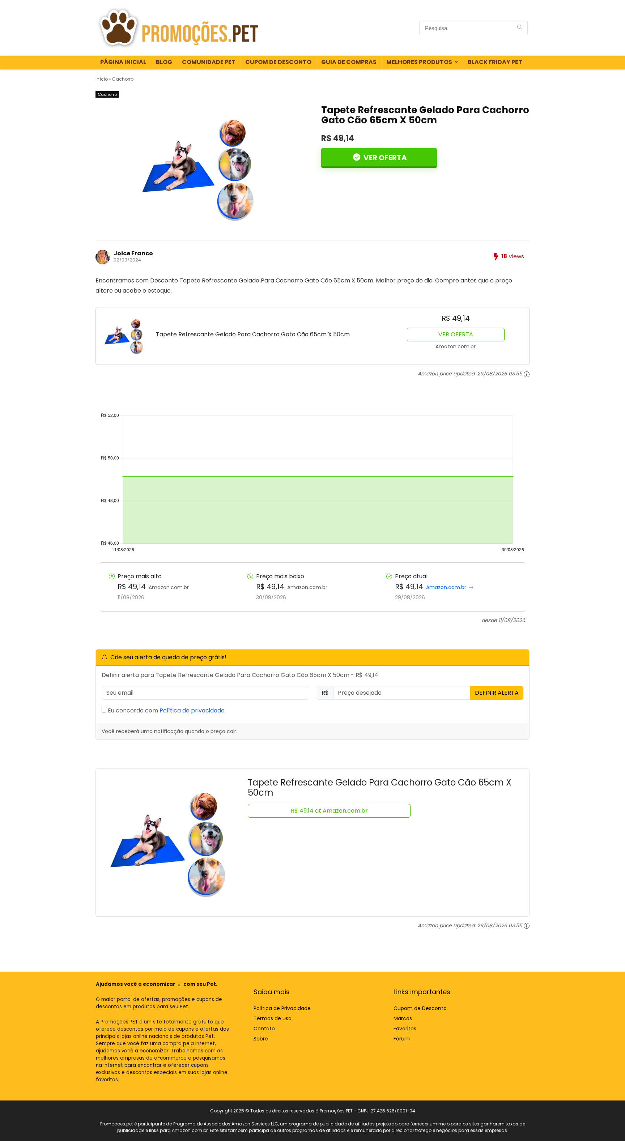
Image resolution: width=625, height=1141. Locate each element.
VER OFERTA (384, 158)
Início (101, 79)
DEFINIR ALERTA (497, 693)
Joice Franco (133, 253)
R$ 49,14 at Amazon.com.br (329, 810)
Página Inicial (123, 62)
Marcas (403, 1018)
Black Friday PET (495, 62)
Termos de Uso (273, 1018)
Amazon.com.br (446, 587)
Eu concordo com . (166, 710)
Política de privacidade (192, 710)
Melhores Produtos (419, 62)
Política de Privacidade (282, 1008)
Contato (264, 1028)
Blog (164, 62)
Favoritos (405, 1028)
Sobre (261, 1038)
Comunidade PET (208, 62)
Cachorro (122, 79)
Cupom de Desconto (278, 62)
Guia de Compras (349, 62)
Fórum (402, 1038)
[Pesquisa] (519, 28)
